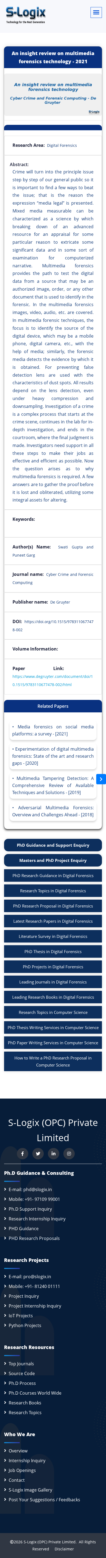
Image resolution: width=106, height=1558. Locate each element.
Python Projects (25, 1325)
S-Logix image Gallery (30, 1490)
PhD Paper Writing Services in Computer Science (53, 1042)
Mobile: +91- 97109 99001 (34, 1199)
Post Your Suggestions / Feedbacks (44, 1500)
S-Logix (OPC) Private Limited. (50, 1541)
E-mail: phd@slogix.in (30, 1189)
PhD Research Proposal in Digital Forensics (53, 906)
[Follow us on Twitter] (38, 1153)
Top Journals (21, 1364)
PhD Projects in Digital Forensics (53, 966)
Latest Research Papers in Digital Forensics (53, 921)
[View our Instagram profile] (69, 1153)
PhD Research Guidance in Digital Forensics (53, 875)
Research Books (25, 1403)
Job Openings (22, 1470)
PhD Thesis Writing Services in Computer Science (53, 1027)
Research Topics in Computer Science (53, 1012)
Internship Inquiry (27, 1461)
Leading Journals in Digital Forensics (53, 982)
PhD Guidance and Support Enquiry (53, 845)
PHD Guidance (24, 1229)
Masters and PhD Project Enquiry (53, 860)
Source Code (22, 1373)
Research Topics (25, 1413)
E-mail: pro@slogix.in (30, 1277)
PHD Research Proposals (34, 1238)
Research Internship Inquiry (37, 1219)
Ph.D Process (22, 1383)
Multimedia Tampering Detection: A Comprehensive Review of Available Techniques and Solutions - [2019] (53, 785)
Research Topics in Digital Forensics (53, 890)
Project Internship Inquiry (35, 1306)
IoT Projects (21, 1316)
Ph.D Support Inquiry (30, 1209)
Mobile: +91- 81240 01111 (34, 1286)
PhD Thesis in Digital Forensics (53, 951)
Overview (18, 1451)
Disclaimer (62, 1548)
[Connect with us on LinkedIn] (53, 1153)
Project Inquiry (24, 1296)
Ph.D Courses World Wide (35, 1393)
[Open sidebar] (101, 779)
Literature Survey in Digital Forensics (53, 936)
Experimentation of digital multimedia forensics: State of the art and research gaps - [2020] (53, 756)
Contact (17, 1480)
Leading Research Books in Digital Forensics (53, 997)
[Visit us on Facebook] (22, 1153)
